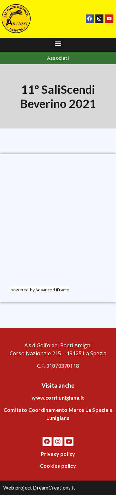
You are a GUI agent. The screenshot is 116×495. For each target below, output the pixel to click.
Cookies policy (58, 466)
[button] (58, 43)
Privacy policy (58, 454)
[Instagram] (99, 18)
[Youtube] (109, 18)
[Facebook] (90, 18)
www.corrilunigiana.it (58, 397)
